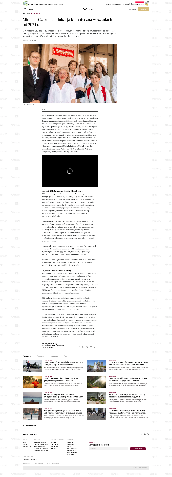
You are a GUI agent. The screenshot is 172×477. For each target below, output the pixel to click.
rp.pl (43, 109)
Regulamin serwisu (40, 446)
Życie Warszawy (72, 454)
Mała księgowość (72, 448)
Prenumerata (55, 446)
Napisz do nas (27, 446)
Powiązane (27, 356)
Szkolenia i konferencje (30, 459)
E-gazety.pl (70, 444)
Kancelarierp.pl (71, 450)
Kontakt (25, 444)
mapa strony (26, 463)
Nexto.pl (69, 446)
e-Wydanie (132, 9)
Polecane (40, 356)
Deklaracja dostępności (41, 450)
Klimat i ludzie (35, 13)
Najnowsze (54, 356)
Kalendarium (39, 463)
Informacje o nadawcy (41, 448)
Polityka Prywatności (40, 442)
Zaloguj (143, 9)
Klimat (28, 13)
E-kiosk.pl (70, 442)
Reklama (53, 442)
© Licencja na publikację (50, 344)
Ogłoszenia (54, 444)
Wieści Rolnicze (72, 452)
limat (91, 9)
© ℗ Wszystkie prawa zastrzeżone (53, 345)
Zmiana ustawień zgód (41, 444)
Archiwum (54, 448)
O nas (24, 442)
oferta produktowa (53, 463)
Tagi (65, 356)
